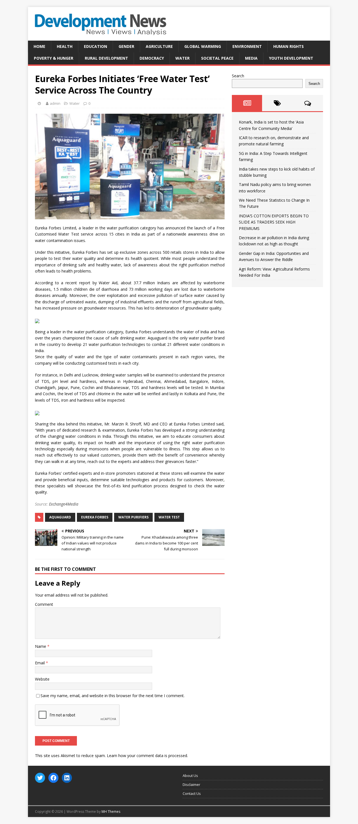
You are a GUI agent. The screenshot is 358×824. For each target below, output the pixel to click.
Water (182, 58)
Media (251, 58)
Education (95, 46)
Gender (126, 46)
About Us (190, 775)
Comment (44, 604)
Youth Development (291, 58)
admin (55, 103)
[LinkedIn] (67, 778)
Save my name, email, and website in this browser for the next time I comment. (113, 695)
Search (238, 75)
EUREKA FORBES (94, 517)
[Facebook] (53, 778)
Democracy (152, 58)
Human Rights (288, 46)
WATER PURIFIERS (133, 517)
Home (39, 46)
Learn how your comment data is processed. (147, 755)
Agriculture (159, 46)
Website (42, 679)
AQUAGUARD (60, 517)
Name (41, 646)
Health (64, 46)
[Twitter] (40, 778)
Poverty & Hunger (53, 58)
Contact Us (192, 793)
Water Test (169, 517)
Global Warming (202, 46)
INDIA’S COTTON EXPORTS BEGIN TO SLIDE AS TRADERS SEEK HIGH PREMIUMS (274, 222)
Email (40, 662)
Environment (247, 46)
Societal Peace (217, 58)
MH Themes (111, 811)
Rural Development (106, 58)
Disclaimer (191, 784)
